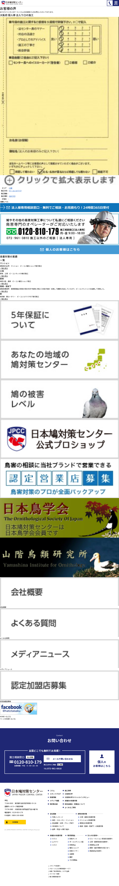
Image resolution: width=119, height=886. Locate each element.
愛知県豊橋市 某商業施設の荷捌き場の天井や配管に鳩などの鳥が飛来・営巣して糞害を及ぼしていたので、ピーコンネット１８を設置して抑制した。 (52, 289)
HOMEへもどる (5, 716)
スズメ (54, 845)
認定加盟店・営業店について (75, 804)
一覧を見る (4, 268)
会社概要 (53, 814)
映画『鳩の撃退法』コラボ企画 (59, 871)
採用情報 (15, 822)
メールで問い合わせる (63, 758)
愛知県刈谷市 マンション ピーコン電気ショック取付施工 (21, 266)
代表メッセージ (57, 817)
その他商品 (73, 860)
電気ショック (74, 848)
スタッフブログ (55, 794)
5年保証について (58, 826)
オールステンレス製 (76, 842)
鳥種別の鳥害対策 (71, 800)
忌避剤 (71, 854)
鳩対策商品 (71, 835)
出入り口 (12, 196)
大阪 (10, 188)
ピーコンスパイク (15, 191)
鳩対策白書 (54, 804)
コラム (52, 790)
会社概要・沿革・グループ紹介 (63, 823)
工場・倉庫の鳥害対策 (87, 817)
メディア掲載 (54, 800)
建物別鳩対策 (82, 814)
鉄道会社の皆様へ (96, 851)
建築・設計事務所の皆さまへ (100, 848)
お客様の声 (69, 794)
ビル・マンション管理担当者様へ (101, 838)
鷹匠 (71, 857)
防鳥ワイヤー (74, 851)
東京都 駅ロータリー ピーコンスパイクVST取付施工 (19, 296)
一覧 (2, 260)
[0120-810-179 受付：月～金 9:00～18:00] (110, 3)
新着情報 (53, 797)
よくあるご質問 (70, 807)
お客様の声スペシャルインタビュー (77, 797)
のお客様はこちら (101, 763)
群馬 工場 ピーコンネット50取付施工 (14, 273)
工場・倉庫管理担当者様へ (99, 842)
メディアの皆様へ (55, 866)
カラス (54, 838)
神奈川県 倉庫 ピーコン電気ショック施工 (15, 281)
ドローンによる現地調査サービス (60, 868)
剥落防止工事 (94, 845)
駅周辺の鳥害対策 (86, 823)
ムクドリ (55, 842)
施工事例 (68, 790)
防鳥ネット (73, 838)
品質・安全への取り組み (60, 829)
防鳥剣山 (72, 845)
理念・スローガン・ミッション (63, 820)
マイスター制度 (54, 874)
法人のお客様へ (92, 835)
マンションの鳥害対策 (87, 820)
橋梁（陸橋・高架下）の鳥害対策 (91, 826)
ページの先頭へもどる (7, 719)
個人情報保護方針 (55, 876)
